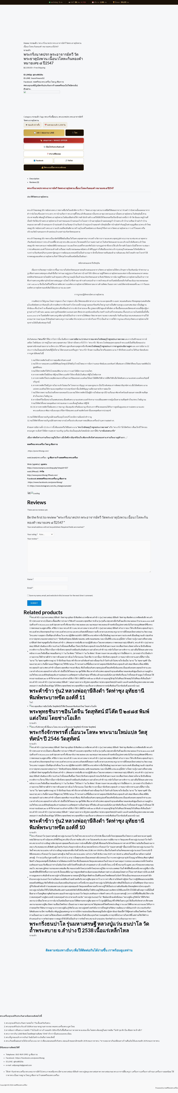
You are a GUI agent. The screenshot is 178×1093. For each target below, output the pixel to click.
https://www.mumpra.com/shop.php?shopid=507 (47, 468)
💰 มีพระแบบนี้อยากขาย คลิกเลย (53, 167)
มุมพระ (44, 464)
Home (26, 43)
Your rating (32, 534)
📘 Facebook (38, 161)
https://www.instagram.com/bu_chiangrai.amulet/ (50, 486)
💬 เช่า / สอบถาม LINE (44, 133)
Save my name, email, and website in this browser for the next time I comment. (61, 595)
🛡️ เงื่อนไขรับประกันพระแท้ (53, 147)
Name (30, 579)
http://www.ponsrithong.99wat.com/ (42, 475)
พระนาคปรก (64, 117)
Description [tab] (34, 178)
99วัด (42, 471)
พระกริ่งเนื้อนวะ (51, 117)
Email (30, 588)
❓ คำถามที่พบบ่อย (54, 154)
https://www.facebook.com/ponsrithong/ (45, 482)
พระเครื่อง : (57, 457)
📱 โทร (74, 133)
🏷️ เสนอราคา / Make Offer (53, 140)
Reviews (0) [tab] (34, 182)
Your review (32, 538)
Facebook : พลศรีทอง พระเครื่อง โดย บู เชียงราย (44, 82)
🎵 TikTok (69, 161)
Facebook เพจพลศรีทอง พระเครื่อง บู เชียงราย (46, 478)
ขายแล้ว (33, 43)
